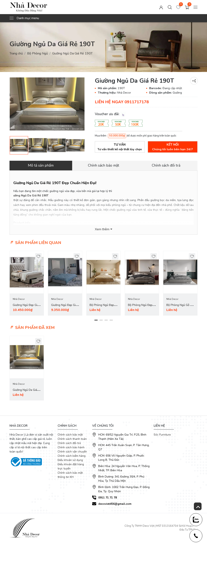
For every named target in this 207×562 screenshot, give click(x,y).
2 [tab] (100, 320)
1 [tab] (95, 320)
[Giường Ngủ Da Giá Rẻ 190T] (37, 145)
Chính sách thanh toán (72, 439)
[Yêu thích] (38, 256)
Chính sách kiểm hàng (72, 456)
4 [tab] (111, 320)
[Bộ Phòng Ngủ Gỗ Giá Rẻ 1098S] (180, 272)
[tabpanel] (26, 283)
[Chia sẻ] (193, 80)
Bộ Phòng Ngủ (37, 53)
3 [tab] (106, 320)
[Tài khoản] (161, 7)
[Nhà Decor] (47, 7)
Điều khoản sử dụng (70, 460)
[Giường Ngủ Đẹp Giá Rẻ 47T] (27, 272)
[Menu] (195, 7)
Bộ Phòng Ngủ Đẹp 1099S (140, 307)
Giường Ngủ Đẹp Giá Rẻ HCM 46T (64, 307)
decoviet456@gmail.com (114, 504)
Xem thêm (102, 229)
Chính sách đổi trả (69, 443)
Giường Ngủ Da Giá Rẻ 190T (29, 195)
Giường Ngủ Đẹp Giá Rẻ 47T (26, 307)
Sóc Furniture (162, 435)
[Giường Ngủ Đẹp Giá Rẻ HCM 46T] (65, 272)
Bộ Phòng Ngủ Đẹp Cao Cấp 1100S (102, 307)
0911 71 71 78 (107, 497)
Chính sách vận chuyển (72, 452)
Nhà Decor (19, 299)
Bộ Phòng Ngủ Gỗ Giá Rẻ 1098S (180, 307)
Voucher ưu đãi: (107, 114)
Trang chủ (16, 53)
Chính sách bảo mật (70, 435)
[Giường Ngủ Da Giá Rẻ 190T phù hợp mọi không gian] (47, 103)
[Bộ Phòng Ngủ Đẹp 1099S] (142, 272)
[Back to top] (198, 506)
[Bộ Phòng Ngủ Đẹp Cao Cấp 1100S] (103, 272)
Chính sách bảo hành (71, 447)
